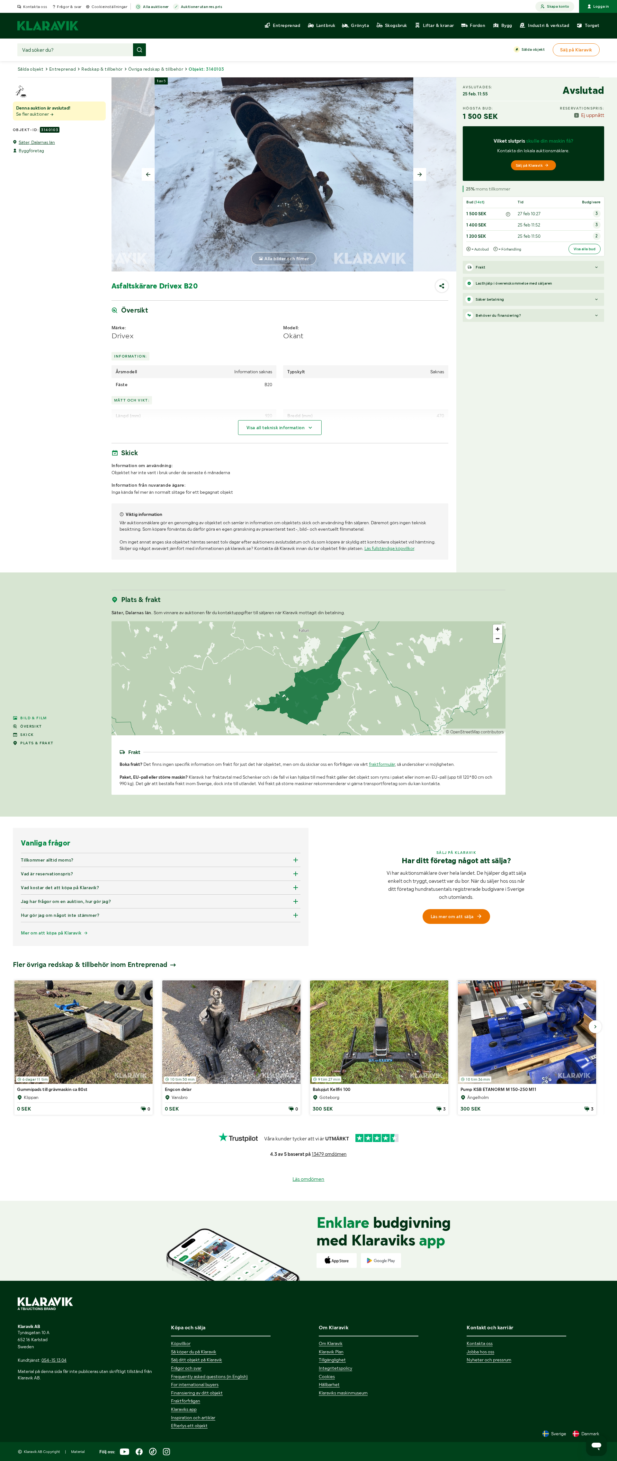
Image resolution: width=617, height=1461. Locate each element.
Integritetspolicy (335, 1368)
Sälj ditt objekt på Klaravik (196, 1359)
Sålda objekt (533, 49)
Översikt (31, 726)
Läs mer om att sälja (452, 916)
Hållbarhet (329, 1384)
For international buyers (195, 1384)
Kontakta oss (35, 6)
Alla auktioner (155, 6)
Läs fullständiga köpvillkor (389, 548)
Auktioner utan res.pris (201, 6)
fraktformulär (382, 764)
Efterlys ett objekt (189, 1425)
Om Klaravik (331, 1343)
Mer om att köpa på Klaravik (51, 932)
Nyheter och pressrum (489, 1359)
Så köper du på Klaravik (193, 1351)
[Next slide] (419, 174)
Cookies (327, 1376)
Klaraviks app (184, 1409)
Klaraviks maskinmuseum (343, 1392)
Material (78, 1451)
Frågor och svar (186, 1368)
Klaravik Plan (331, 1351)
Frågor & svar (69, 6)
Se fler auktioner (33, 114)
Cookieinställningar (109, 6)
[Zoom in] (497, 629)
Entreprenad (62, 69)
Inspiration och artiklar (193, 1417)
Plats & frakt (36, 743)
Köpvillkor (181, 1343)
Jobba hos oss (480, 1351)
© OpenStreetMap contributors (475, 732)
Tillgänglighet (332, 1359)
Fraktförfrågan (185, 1400)
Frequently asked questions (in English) (209, 1376)
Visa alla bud (584, 249)
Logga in (601, 6)
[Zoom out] (497, 638)
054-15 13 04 (54, 1360)
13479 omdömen (329, 1154)
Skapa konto (558, 6)
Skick (27, 734)
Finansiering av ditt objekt (197, 1392)
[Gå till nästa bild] (595, 1026)
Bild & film (33, 718)
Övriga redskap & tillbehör (155, 69)
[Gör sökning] (139, 49)
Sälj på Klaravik (529, 165)
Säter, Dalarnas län (37, 142)
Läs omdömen (308, 1179)
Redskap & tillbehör (102, 69)
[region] (309, 678)
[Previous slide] (148, 174)
